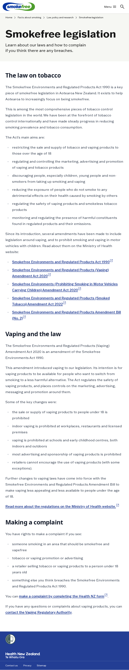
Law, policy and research (60, 17)
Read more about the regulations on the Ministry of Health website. (62, 507)
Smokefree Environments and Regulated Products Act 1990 (62, 262)
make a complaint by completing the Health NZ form (63, 596)
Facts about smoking (29, 17)
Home (8, 17)
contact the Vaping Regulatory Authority (38, 612)
